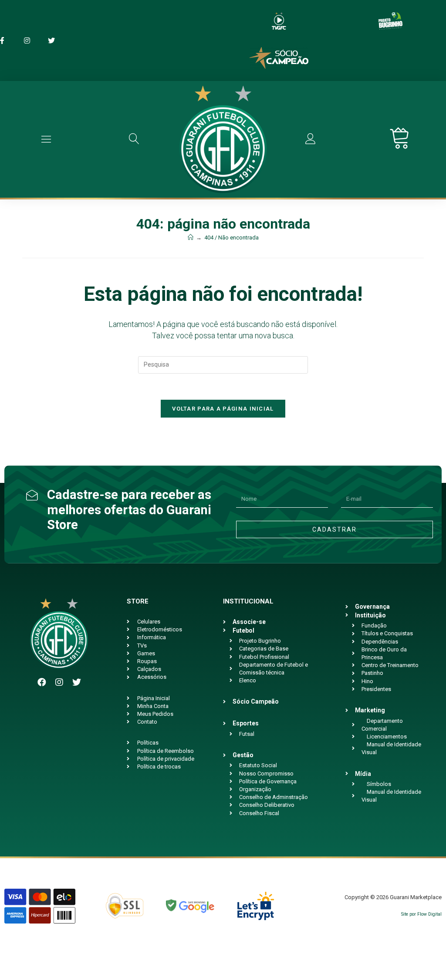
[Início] (190, 237)
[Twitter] (76, 682)
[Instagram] (59, 682)
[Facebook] (41, 682)
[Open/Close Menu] (46, 139)
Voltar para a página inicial (223, 408)
